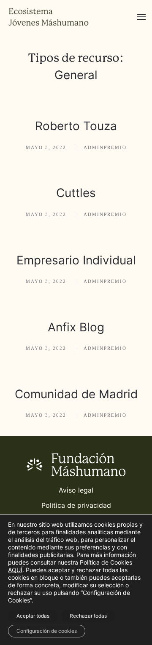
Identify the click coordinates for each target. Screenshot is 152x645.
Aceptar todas (32, 616)
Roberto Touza (76, 126)
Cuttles (76, 193)
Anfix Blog (76, 327)
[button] (141, 17)
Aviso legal (76, 490)
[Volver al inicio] (48, 17)
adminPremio (105, 147)
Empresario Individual (76, 260)
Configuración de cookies (46, 631)
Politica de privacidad (76, 505)
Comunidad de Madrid (76, 394)
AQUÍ (15, 569)
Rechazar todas (88, 616)
